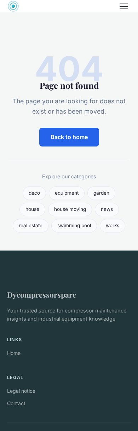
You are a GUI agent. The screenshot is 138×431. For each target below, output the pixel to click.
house (32, 209)
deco (34, 193)
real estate (30, 225)
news (107, 209)
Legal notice (21, 391)
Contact (16, 403)
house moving (70, 209)
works (112, 225)
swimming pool (74, 225)
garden (101, 193)
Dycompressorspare (41, 294)
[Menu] (124, 6)
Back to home (69, 136)
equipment (67, 193)
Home (14, 353)
